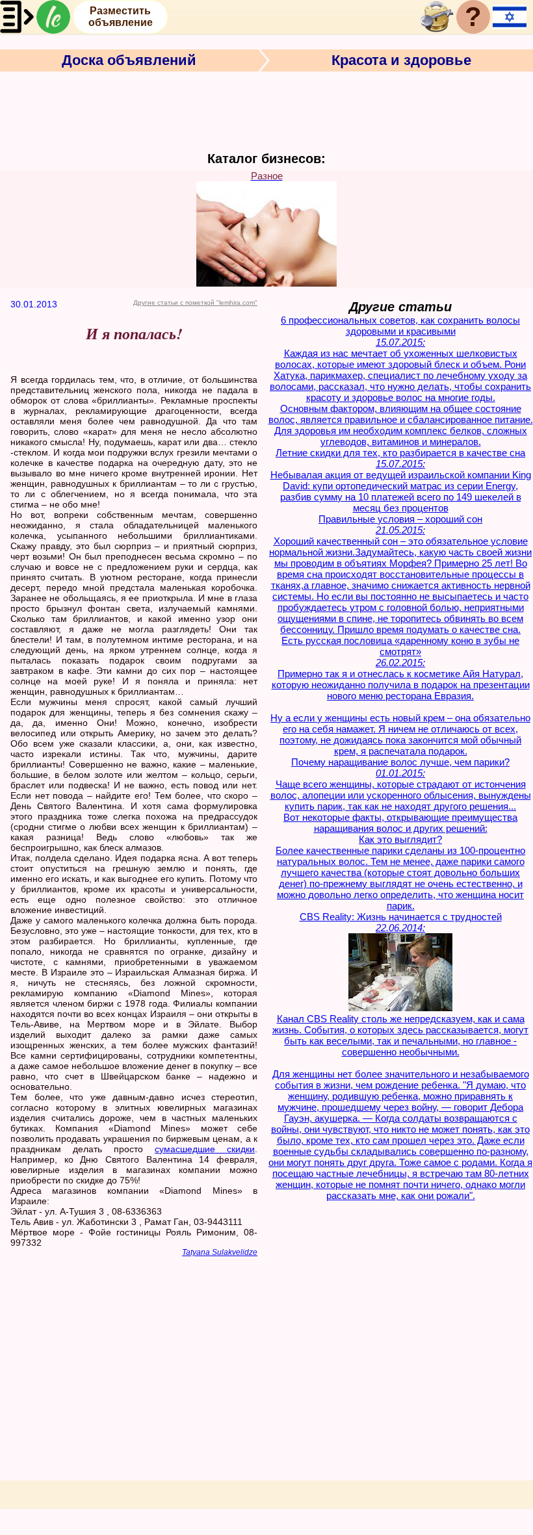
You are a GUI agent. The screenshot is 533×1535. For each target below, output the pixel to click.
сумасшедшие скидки (205, 1149)
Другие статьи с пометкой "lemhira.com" (195, 302)
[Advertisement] (266, 110)
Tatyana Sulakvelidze (219, 1252)
